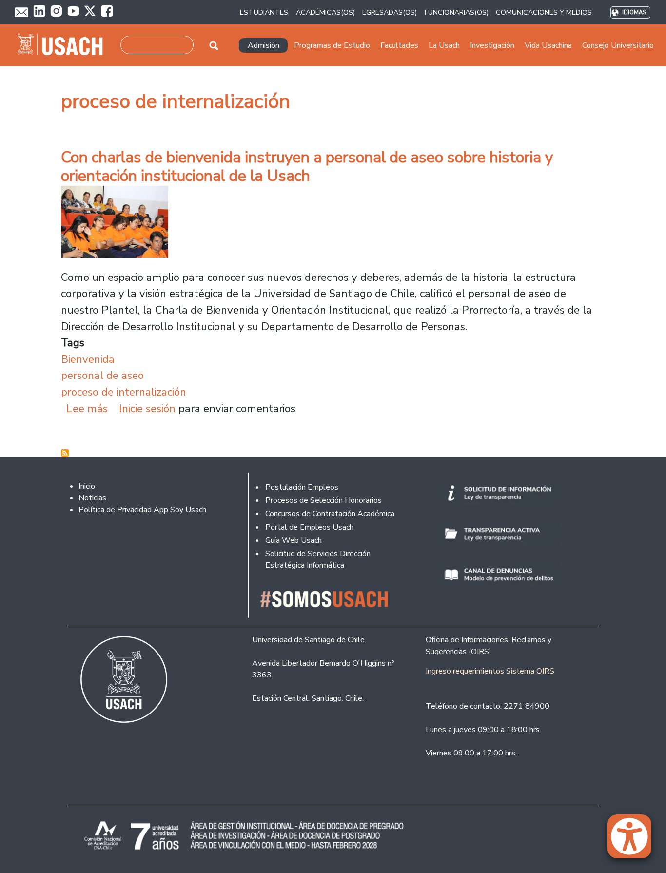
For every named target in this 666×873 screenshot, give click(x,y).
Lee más (87, 408)
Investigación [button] (492, 45)
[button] (634, 840)
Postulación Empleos (301, 487)
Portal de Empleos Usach (309, 527)
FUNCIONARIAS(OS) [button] (457, 12)
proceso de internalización (123, 391)
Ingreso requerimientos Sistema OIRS (490, 671)
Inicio (86, 486)
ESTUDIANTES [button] (264, 12)
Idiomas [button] (634, 12)
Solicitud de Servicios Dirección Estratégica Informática (318, 559)
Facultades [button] (399, 45)
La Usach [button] (444, 45)
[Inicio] (64, 45)
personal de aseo (102, 375)
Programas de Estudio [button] (332, 45)
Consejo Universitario (618, 45)
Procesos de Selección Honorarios (323, 500)
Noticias (92, 498)
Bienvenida (88, 359)
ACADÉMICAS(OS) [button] (325, 12)
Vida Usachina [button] (548, 45)
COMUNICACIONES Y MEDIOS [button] (544, 12)
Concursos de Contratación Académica (329, 513)
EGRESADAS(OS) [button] (389, 12)
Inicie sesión (147, 408)
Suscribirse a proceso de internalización (65, 453)
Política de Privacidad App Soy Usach (142, 509)
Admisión (263, 45)
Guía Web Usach (293, 540)
